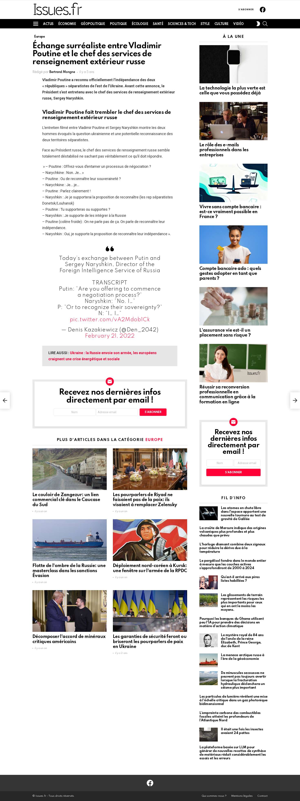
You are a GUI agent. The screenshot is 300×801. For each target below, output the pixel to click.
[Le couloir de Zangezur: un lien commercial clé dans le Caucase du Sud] (69, 469)
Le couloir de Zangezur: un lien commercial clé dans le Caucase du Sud (66, 500)
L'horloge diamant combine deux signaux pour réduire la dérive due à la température (232, 548)
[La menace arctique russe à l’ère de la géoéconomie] (208, 660)
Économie (67, 24)
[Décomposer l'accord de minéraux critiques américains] (69, 611)
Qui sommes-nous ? (214, 796)
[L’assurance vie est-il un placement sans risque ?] (233, 306)
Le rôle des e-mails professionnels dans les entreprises (223, 150)
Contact (262, 796)
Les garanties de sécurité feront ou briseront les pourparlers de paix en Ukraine (150, 641)
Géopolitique (93, 24)
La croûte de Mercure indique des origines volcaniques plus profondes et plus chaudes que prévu (232, 531)
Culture (221, 24)
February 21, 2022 (109, 336)
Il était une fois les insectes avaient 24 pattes (242, 731)
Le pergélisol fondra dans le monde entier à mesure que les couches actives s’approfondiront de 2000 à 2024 (232, 564)
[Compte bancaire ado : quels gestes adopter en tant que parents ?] (233, 244)
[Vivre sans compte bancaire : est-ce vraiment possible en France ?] (233, 183)
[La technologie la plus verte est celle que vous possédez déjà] (233, 64)
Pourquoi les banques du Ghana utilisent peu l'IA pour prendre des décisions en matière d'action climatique (231, 622)
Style (205, 24)
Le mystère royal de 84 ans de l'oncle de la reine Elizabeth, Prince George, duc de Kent (242, 640)
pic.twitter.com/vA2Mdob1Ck (110, 319)
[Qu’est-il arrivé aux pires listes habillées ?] (208, 582)
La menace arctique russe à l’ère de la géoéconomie (242, 657)
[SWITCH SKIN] (258, 24)
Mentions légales (242, 796)
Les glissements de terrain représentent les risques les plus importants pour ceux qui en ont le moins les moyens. (242, 602)
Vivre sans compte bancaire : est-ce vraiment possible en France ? (230, 212)
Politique (118, 24)
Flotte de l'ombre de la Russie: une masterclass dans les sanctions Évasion (69, 571)
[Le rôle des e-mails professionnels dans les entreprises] (233, 121)
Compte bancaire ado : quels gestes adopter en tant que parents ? (230, 273)
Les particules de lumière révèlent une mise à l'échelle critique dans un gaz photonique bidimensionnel (233, 700)
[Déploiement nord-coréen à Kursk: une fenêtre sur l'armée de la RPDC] (150, 540)
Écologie (140, 24)
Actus (48, 24)
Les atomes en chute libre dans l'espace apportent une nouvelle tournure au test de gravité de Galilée (243, 513)
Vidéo (238, 24)
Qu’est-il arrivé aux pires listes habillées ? (240, 579)
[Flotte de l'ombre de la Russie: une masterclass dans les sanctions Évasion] (69, 540)
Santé (158, 24)
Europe (154, 440)
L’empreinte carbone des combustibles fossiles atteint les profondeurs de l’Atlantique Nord (230, 716)
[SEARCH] (265, 24)
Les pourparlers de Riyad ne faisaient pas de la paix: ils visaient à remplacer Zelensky (145, 500)
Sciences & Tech (182, 24)
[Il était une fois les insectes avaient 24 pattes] (208, 735)
